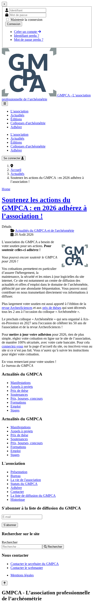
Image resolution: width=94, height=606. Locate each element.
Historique (17, 499)
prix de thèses (51, 308)
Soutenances (19, 394)
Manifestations (20, 383)
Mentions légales (22, 575)
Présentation (18, 472)
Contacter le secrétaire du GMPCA (34, 564)
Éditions (16, 119)
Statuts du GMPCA (24, 484)
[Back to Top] (4, 583)
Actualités (17, 115)
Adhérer (16, 127)
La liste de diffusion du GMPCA (33, 495)
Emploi (15, 406)
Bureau (15, 476)
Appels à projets (21, 387)
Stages (14, 410)
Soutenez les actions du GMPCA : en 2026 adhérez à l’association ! (44, 208)
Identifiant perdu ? (26, 35)
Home (6, 189)
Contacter (17, 492)
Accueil (15, 170)
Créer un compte (26, 32)
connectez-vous (12, 346)
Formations (18, 402)
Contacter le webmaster (26, 568)
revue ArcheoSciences (17, 308)
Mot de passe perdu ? (28, 39)
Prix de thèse (19, 390)
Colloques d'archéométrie (27, 123)
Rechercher (9, 542)
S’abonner (9, 525)
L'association (19, 111)
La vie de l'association (25, 480)
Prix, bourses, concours (26, 398)
